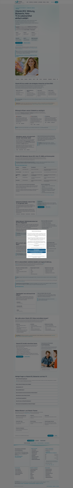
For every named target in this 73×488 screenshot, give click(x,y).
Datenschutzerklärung (36, 245)
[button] (36, 250)
